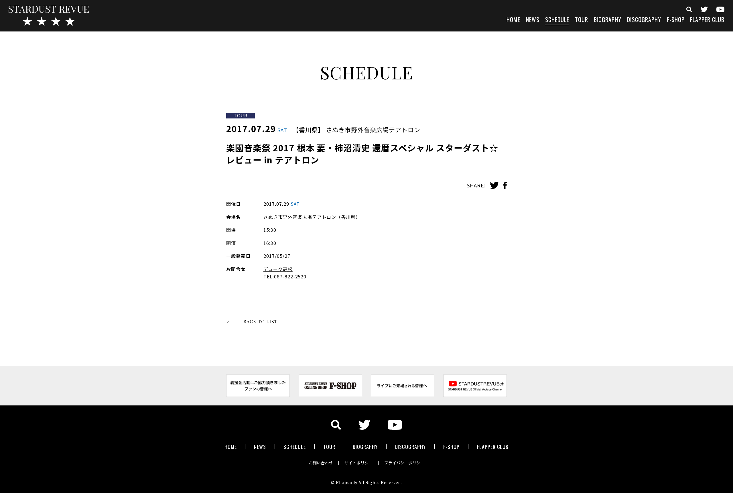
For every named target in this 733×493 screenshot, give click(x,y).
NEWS (532, 20)
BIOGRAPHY (608, 20)
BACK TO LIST (260, 321)
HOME (513, 20)
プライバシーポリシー (404, 463)
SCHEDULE (557, 20)
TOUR (581, 20)
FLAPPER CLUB (707, 20)
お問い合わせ (321, 463)
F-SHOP (676, 20)
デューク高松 (278, 269)
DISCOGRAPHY (644, 20)
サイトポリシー (358, 463)
